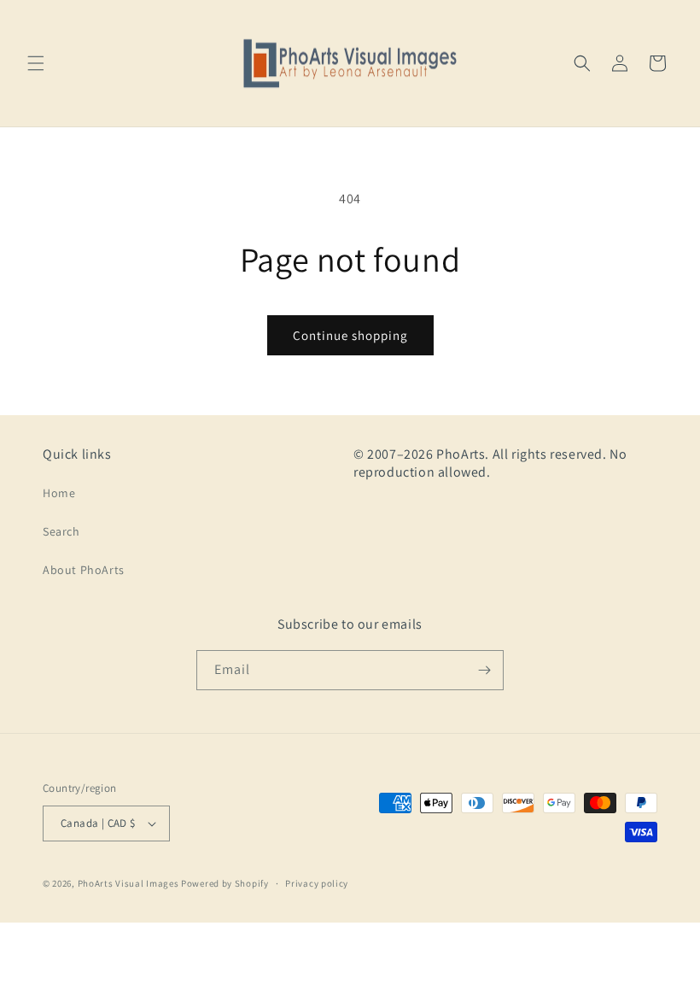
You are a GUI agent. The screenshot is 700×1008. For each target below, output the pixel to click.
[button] (36, 63)
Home (59, 493)
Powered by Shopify (225, 883)
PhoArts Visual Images (128, 883)
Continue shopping (350, 335)
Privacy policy (316, 883)
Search (61, 531)
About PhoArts (84, 569)
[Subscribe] (484, 670)
